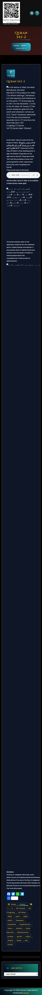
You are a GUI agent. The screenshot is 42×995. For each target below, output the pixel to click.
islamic (19, 928)
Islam (23, 45)
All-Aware (20, 908)
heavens (20, 920)
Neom (26, 993)
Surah (10, 944)
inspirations (24, 924)
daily (25, 916)
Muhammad (22, 932)
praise (10, 936)
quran (19, 936)
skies (19, 940)
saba (28, 936)
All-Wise (22, 912)
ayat (17, 916)
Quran (22, 904)
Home (16, 45)
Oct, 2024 (10, 73)
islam (10, 928)
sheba (10, 940)
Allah (10, 916)
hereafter (12, 924)
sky (26, 940)
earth (10, 920)
